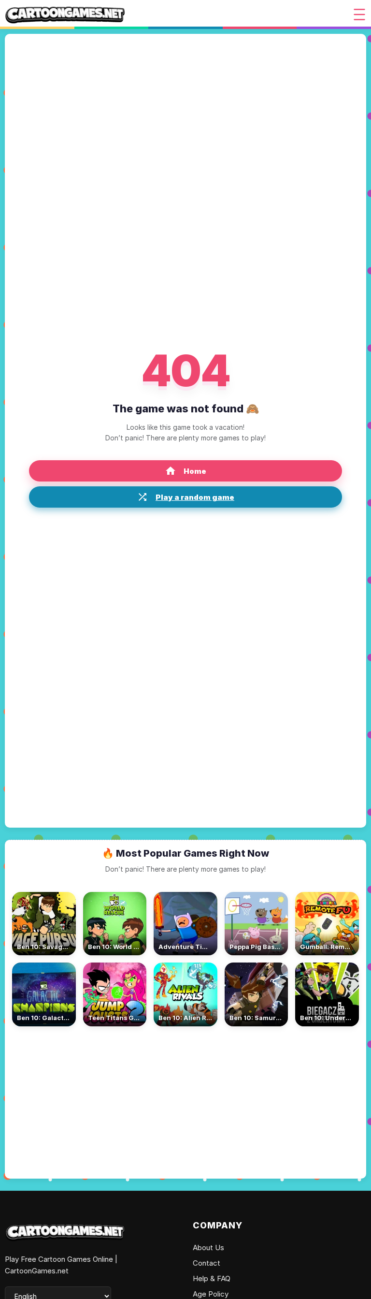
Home (195, 471)
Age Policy (210, 1294)
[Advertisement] (185, 1099)
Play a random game (195, 497)
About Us (208, 1247)
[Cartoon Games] (65, 14)
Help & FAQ (211, 1278)
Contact (206, 1263)
